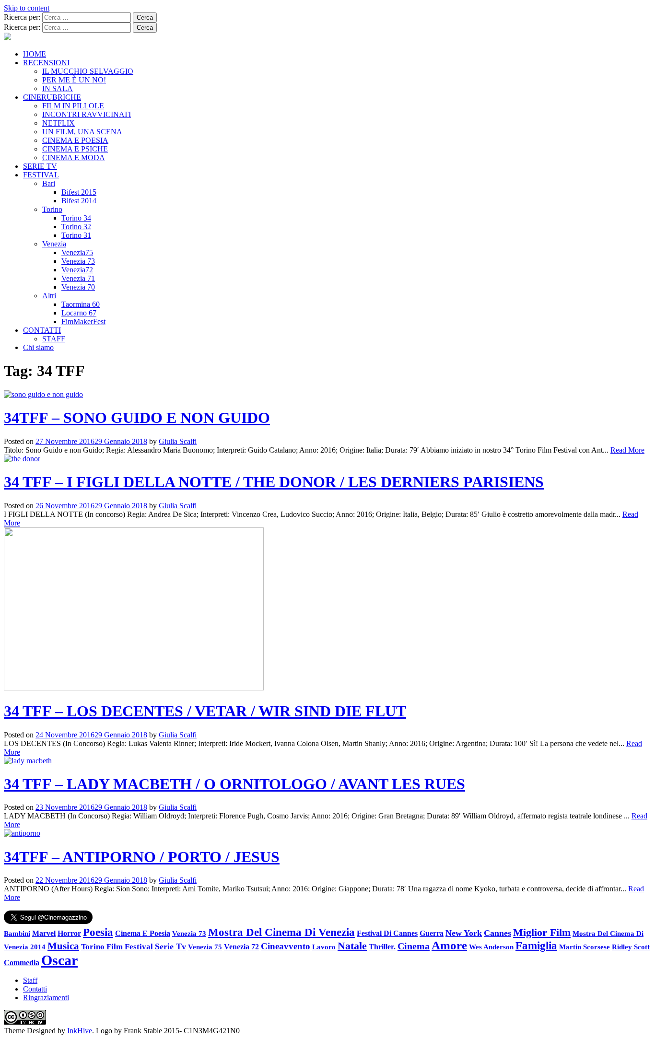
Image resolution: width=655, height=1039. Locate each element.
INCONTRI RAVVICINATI (86, 114)
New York (463, 933)
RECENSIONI (46, 62)
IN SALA (57, 88)
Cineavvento (285, 946)
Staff (30, 980)
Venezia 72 (241, 947)
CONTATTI (42, 330)
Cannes (497, 933)
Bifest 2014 (78, 201)
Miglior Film (542, 932)
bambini (17, 933)
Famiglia (536, 946)
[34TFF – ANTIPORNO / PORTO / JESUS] (22, 833)
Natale (352, 946)
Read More (627, 450)
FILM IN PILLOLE (73, 106)
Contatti (35, 989)
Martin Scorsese (584, 947)
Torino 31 (76, 235)
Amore (449, 945)
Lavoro (324, 947)
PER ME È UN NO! (74, 80)
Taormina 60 (80, 304)
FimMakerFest (83, 321)
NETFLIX (58, 123)
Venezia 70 (78, 287)
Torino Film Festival (117, 946)
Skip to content (26, 8)
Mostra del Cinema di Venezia (281, 932)
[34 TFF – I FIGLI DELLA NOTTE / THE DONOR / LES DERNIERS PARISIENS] (22, 459)
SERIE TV (40, 166)
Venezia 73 (78, 261)
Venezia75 (77, 252)
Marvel (44, 933)
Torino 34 (76, 218)
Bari (48, 183)
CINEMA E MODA (73, 157)
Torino (52, 209)
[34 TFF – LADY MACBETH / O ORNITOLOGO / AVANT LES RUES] (28, 761)
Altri (49, 296)
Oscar (59, 960)
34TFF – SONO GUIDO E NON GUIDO (137, 417)
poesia (98, 932)
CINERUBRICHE (52, 97)
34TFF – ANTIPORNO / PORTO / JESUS (142, 856)
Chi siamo (38, 347)
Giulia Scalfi (178, 441)
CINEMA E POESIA (75, 140)
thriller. (382, 947)
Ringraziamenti (46, 997)
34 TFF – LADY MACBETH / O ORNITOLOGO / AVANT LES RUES (234, 784)
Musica (63, 946)
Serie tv (170, 946)
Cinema (414, 946)
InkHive (79, 1031)
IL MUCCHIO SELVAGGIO (87, 71)
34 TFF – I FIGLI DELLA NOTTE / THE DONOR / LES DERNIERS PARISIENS (274, 481)
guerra (432, 933)
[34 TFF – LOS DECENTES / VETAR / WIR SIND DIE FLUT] (134, 688)
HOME (34, 54)
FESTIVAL (41, 175)
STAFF (53, 339)
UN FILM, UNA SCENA (82, 132)
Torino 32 (76, 226)
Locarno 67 (78, 313)
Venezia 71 (78, 278)
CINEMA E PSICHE (75, 149)
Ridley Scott (631, 947)
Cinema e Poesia (142, 933)
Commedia (21, 962)
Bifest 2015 (78, 192)
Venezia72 (77, 270)
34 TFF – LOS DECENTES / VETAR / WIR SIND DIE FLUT (205, 711)
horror (69, 933)
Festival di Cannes (387, 933)
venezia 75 (205, 947)
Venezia (54, 244)
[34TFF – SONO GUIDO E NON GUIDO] (43, 394)
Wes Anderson (491, 947)
